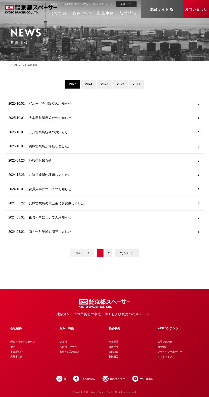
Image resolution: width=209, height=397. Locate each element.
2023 (104, 84)
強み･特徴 (82, 13)
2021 (136, 84)
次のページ (126, 253)
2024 (88, 84)
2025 (72, 84)
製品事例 (105, 13)
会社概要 (58, 13)
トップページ (17, 65)
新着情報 (128, 13)
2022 (120, 84)
